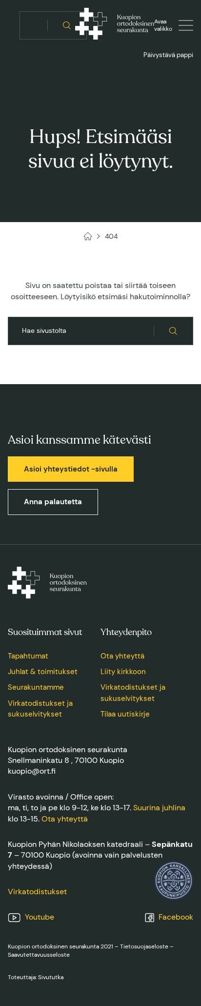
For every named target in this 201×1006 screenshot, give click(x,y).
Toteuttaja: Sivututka (35, 977)
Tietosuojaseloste (144, 946)
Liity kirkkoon (123, 672)
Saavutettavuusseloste (39, 955)
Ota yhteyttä (122, 656)
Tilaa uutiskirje (125, 714)
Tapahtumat (28, 656)
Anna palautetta (53, 502)
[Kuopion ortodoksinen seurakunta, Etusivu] (114, 25)
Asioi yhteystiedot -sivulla (71, 469)
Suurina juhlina (159, 807)
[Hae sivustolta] (67, 25)
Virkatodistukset (37, 891)
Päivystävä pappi (168, 55)
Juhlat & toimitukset (43, 672)
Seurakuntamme (36, 687)
